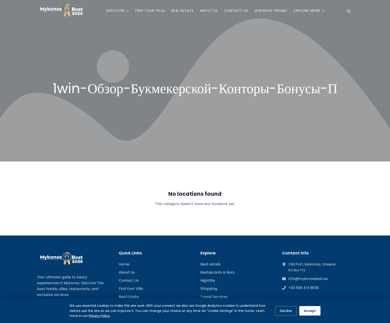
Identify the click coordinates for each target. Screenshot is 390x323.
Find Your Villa (131, 288)
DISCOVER (116, 10)
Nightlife (207, 280)
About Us (127, 272)
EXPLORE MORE (307, 10)
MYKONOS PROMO (271, 10)
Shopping (208, 288)
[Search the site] (349, 11)
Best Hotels (210, 264)
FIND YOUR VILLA (150, 10)
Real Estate (129, 296)
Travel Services (214, 296)
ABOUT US (209, 10)
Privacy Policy (99, 316)
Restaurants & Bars (217, 272)
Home (124, 264)
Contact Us (129, 280)
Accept (310, 311)
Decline (286, 311)
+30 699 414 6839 (303, 287)
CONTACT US (236, 10)
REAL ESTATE (182, 10)
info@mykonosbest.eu (308, 278)
